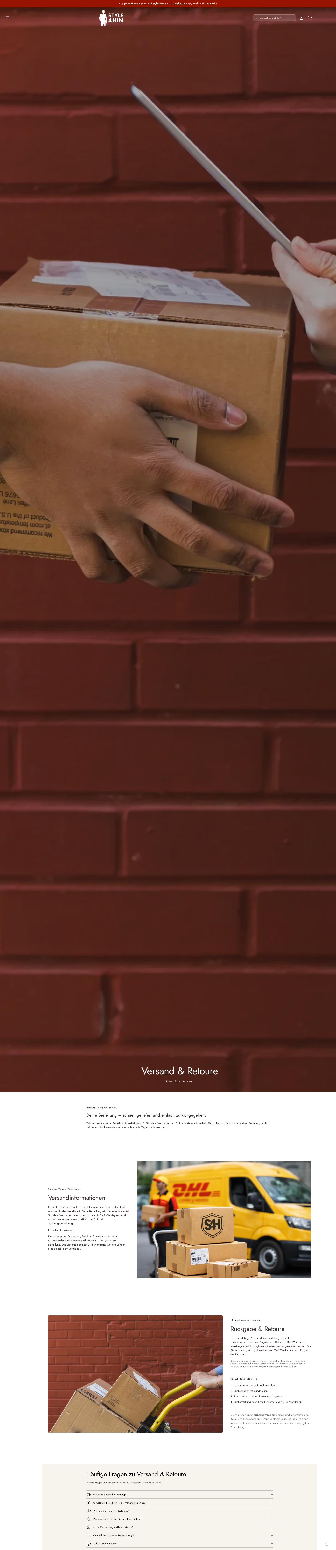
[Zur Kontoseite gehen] (301, 18)
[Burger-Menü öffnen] (7, 16)
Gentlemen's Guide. (152, 1482)
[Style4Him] (111, 18)
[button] (310, 18)
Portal (260, 1385)
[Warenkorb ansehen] (310, 18)
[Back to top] (326, 1544)
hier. (294, 1366)
